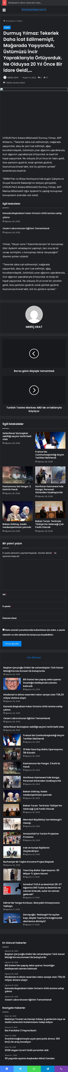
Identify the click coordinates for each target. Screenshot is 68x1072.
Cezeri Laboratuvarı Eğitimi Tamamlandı (26, 228)
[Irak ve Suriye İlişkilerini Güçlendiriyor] (12, 852)
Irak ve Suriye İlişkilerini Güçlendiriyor (36, 849)
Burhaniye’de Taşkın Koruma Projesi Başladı (28, 861)
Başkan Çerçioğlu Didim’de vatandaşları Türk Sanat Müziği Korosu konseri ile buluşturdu (33, 669)
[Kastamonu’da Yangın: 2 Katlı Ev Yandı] (18, 474)
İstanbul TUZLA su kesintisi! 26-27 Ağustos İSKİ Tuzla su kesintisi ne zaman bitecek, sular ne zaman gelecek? (42, 889)
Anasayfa (10, 21)
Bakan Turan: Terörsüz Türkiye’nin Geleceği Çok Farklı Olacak (49, 524)
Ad (5, 594)
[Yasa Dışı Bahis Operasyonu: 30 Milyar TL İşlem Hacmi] (12, 875)
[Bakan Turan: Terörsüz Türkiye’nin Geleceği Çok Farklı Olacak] (50, 509)
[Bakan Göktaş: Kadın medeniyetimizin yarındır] (18, 511)
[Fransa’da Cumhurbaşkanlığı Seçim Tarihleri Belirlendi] (50, 440)
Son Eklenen (34, 657)
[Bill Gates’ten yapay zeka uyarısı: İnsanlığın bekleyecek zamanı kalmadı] (12, 684)
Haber (20, 21)
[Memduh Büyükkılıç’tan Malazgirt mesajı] (12, 824)
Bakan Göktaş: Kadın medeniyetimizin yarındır (17, 526)
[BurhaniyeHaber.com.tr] (34, 9)
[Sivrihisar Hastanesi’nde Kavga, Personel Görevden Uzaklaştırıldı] (50, 474)
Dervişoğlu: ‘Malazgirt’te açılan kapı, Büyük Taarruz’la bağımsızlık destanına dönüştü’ (42, 918)
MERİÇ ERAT (13, 77)
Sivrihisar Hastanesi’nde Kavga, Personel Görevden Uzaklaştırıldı (49, 489)
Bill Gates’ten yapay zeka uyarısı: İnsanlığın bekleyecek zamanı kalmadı (42, 683)
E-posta (7, 606)
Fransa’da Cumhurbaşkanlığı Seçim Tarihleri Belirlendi (49, 454)
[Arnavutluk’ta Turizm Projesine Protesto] (12, 838)
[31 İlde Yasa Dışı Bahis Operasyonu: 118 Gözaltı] (12, 754)
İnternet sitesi (10, 618)
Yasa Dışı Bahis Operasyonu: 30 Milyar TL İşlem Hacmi (41, 872)
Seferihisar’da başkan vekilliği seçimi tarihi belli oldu (17, 436)
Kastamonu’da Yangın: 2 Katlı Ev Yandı (17, 488)
